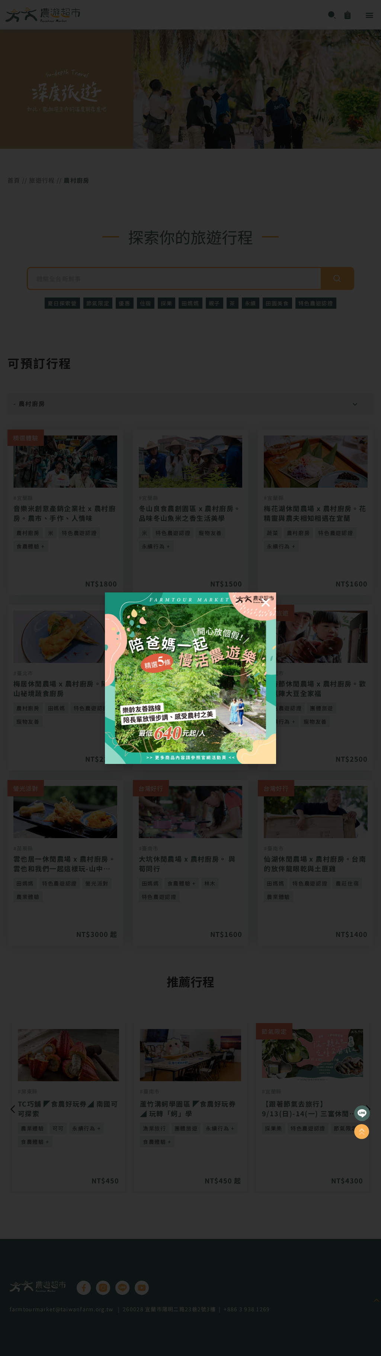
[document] (190, 678)
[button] (266, 602)
